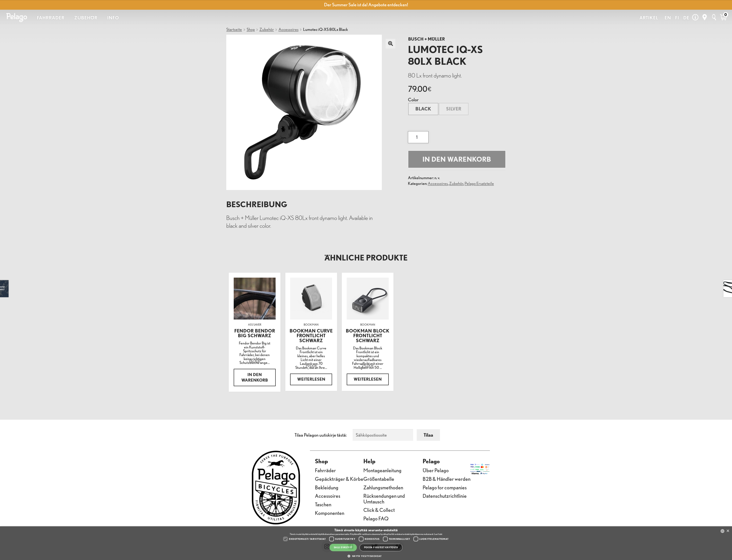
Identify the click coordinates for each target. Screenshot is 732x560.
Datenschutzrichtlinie (445, 496)
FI (677, 18)
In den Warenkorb (456, 159)
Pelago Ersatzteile (479, 183)
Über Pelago (436, 470)
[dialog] (366, 543)
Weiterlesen (311, 379)
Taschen (323, 504)
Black (423, 109)
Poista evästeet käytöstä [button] (381, 547)
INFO (113, 18)
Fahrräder (325, 470)
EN (668, 18)
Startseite (234, 29)
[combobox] (722, 531)
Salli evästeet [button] (343, 547)
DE (686, 18)
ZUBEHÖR (85, 18)
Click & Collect (379, 510)
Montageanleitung (382, 470)
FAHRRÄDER (50, 18)
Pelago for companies (445, 487)
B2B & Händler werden (446, 479)
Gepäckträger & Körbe (339, 479)
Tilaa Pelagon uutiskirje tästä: (321, 435)
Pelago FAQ (375, 518)
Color (413, 99)
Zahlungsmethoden (383, 487)
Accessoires (289, 29)
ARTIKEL (648, 18)
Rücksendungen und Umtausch (384, 498)
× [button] (727, 531)
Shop (251, 29)
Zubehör (266, 29)
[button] (365, 556)
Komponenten (329, 513)
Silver (453, 109)
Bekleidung (326, 487)
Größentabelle (378, 479)
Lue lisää (438, 534)
